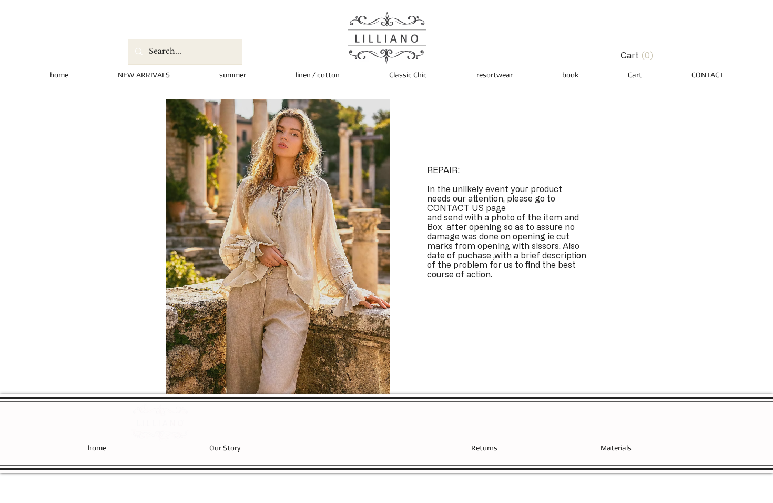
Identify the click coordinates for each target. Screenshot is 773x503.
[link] (625, 56)
